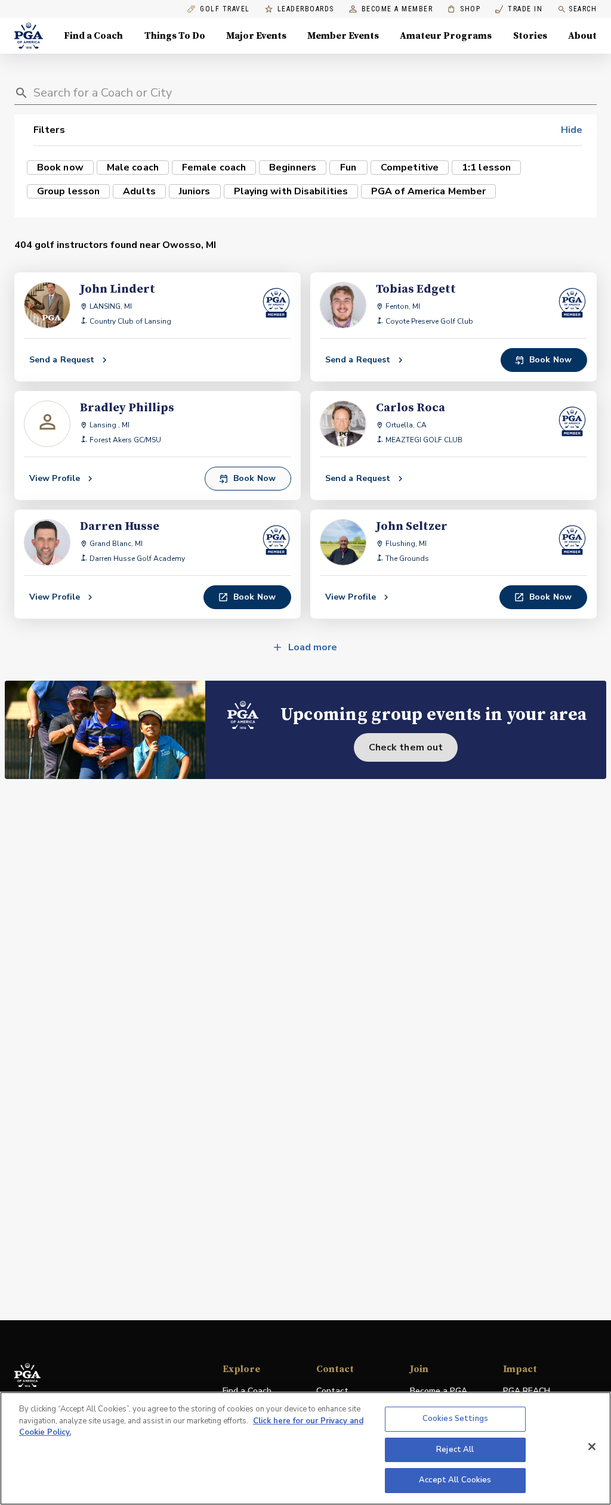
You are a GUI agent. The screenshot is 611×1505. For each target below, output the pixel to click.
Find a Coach (93, 36)
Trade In (518, 9)
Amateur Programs (446, 36)
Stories (530, 36)
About (582, 36)
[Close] (592, 1446)
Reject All (455, 1449)
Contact (332, 1391)
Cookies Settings (455, 1418)
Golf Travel (225, 9)
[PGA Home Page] (28, 36)
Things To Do (174, 36)
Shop (464, 9)
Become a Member (397, 9)
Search (583, 9)
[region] (305, 1448)
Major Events (256, 36)
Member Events (343, 36)
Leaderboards (305, 9)
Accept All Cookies (455, 1480)
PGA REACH (526, 1391)
